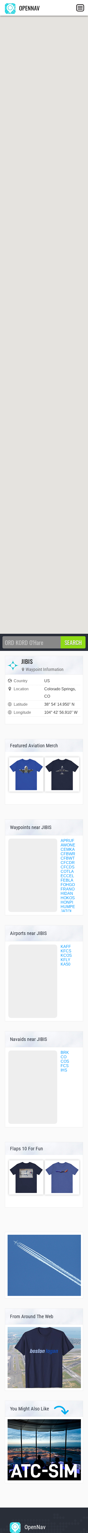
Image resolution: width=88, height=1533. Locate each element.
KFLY (65, 960)
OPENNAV (29, 7)
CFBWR (68, 854)
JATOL (67, 911)
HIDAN (67, 893)
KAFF (66, 947)
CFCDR (68, 863)
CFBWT (68, 858)
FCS (65, 1066)
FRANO (68, 889)
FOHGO (68, 885)
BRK (65, 1052)
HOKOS (68, 898)
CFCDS (68, 867)
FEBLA (67, 880)
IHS (64, 1070)
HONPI (67, 902)
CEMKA (68, 849)
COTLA (67, 871)
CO (63, 1057)
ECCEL (67, 876)
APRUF (67, 841)
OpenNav (34, 1527)
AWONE (68, 845)
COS (65, 1061)
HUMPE (68, 907)
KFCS (66, 951)
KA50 (65, 964)
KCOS (66, 955)
